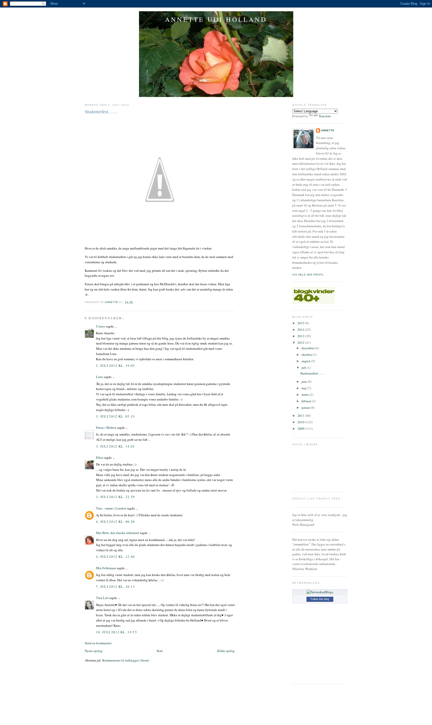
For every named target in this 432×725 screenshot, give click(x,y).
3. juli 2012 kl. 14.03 (115, 446)
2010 (301, 422)
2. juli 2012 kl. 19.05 (115, 365)
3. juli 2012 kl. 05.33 (115, 416)
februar (307, 401)
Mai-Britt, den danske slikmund (117, 532)
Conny (100, 326)
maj (304, 388)
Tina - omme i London (111, 508)
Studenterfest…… (312, 373)
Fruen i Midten (106, 427)
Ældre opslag (226, 650)
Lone (99, 376)
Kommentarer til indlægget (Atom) (125, 660)
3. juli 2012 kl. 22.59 (115, 496)
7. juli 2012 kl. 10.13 (115, 586)
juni (305, 381)
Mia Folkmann (106, 568)
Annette (327, 130)
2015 (301, 323)
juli (304, 367)
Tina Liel (102, 598)
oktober (307, 354)
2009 (301, 428)
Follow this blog (319, 599)
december (308, 348)
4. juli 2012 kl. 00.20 (115, 521)
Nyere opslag (93, 650)
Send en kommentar (98, 643)
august (306, 361)
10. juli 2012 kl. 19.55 (116, 632)
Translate (325, 116)
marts (306, 394)
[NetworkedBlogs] (319, 592)
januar (306, 407)
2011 (301, 415)
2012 (301, 342)
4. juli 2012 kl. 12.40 (115, 556)
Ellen (99, 457)
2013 (301, 336)
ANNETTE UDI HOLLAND (216, 19)
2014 (301, 329)
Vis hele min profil (308, 274)
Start (159, 650)
